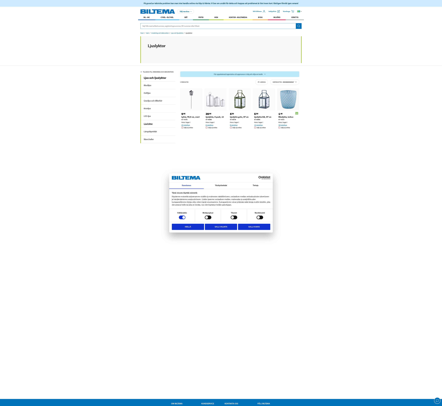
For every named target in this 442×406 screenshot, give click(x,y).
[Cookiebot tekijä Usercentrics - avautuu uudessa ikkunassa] (260, 178)
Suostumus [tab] (186, 185)
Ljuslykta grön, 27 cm (239, 117)
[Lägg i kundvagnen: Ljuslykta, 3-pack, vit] (215, 133)
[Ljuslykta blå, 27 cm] (264, 99)
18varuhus (282, 125)
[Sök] (299, 26)
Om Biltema (176, 403)
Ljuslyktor (148, 123)
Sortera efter (283, 82)
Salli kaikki (254, 227)
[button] (299, 11)
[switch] (208, 217)
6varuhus (209, 125)
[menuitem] (146, 17)
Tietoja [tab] (255, 185)
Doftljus (147, 93)
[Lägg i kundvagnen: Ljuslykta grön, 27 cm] (239, 133)
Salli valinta (221, 227)
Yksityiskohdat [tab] (221, 185)
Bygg (260, 17)
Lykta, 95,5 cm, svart (190, 117)
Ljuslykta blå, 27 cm (262, 117)
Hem (216, 17)
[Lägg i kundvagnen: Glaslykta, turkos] (288, 133)
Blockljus (147, 85)
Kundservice (207, 403)
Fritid (201, 17)
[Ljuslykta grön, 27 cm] (240, 99)
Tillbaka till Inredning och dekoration (158, 72)
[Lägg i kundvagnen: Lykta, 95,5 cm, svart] (191, 133)
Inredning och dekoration (160, 33)
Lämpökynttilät (150, 131)
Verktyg (294, 17)
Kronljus (147, 108)
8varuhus (233, 125)
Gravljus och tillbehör (153, 100)
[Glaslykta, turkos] (288, 99)
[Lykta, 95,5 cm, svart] (191, 99)
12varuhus (258, 125)
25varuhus (185, 125)
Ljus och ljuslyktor (177, 33)
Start (142, 33)
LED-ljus (147, 116)
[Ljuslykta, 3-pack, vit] (216, 99)
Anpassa (263, 82)
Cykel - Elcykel (167, 17)
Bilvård (276, 17)
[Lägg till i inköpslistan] (184, 133)
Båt (186, 17)
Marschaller (149, 139)
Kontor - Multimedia (238, 17)
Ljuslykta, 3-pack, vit (215, 117)
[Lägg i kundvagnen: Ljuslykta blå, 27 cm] (263, 133)
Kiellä (188, 227)
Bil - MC (147, 17)
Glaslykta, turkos (285, 117)
